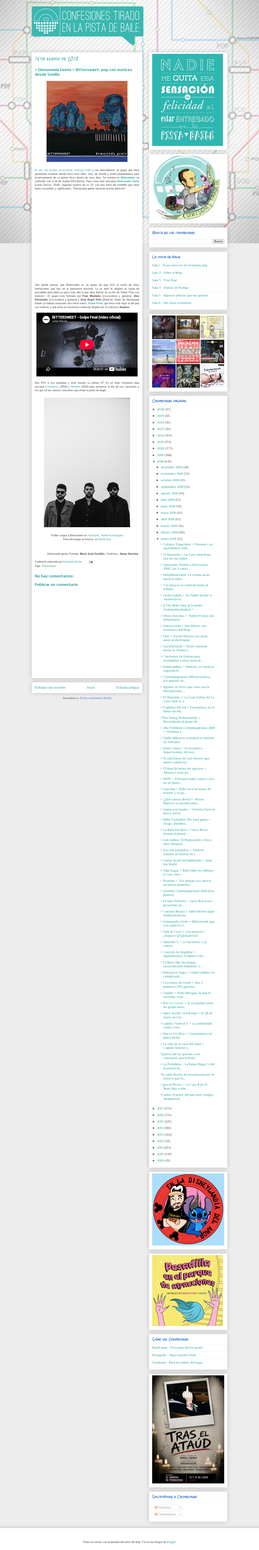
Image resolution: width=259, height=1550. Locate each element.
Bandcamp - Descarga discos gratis (177, 1347)
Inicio (91, 687)
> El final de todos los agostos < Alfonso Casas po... (183, 770)
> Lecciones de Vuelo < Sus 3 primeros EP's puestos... (181, 984)
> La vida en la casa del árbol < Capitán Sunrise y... (182, 1046)
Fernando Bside (72, 561)
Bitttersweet (49, 565)
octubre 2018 (170, 480)
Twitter (104, 535)
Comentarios (166, 1514)
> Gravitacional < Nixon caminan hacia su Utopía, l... (183, 648)
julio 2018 (168, 500)
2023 (161, 429)
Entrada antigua (127, 687)
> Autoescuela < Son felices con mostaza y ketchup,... (183, 628)
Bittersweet (128, 177)
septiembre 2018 (172, 487)
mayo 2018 (169, 513)
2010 (160, 1154)
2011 (160, 1147)
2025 (161, 416)
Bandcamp (104, 539)
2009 (161, 1160)
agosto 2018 (170, 493)
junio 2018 (168, 506)
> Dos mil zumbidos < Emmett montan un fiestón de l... (182, 852)
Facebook (93, 535)
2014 (160, 1128)
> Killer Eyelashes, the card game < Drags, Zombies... (185, 821)
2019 (160, 455)
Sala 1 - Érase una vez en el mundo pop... (180, 265)
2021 (160, 442)
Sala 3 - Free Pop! (164, 280)
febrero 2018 (170, 532)
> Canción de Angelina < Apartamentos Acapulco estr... (182, 954)
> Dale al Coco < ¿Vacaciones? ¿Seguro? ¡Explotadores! (182, 933)
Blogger (171, 1542)
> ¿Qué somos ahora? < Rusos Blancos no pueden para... (182, 801)
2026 (161, 409)
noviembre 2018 (172, 474)
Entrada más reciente (50, 687)
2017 (160, 1108)
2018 (160, 461)
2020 (161, 448)
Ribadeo (75, 386)
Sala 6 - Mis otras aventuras (171, 303)
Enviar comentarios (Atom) (95, 698)
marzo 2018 (169, 526)
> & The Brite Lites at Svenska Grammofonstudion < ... (181, 607)
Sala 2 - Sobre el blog (167, 273)
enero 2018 (169, 539)
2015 (160, 1121)
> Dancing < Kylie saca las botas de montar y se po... (185, 791)
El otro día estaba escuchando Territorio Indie (63, 170)
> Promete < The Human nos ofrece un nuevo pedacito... (185, 883)
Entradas (164, 1507)
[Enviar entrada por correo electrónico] (90, 561)
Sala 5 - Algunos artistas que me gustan (180, 295)
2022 (161, 435)
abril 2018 (168, 519)
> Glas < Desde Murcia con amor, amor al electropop (184, 638)
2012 (160, 1141)
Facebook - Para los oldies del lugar (177, 1362)
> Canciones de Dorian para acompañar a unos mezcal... (181, 658)
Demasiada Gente (128, 181)
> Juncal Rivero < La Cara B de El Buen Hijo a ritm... (183, 1086)
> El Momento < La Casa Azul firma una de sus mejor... (185, 556)
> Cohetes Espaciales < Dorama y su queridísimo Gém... (186, 546)
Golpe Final (95, 303)
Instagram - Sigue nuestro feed (174, 1355)
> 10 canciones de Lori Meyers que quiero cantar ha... (184, 760)
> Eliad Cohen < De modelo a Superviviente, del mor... (181, 750)
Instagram (117, 535)
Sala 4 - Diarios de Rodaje (170, 288)
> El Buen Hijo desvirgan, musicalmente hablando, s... (181, 964)
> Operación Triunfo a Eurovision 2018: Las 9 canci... (184, 566)
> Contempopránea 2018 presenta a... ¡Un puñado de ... (186, 679)
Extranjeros (52, 386)
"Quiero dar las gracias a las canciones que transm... (180, 1056)
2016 (160, 1115)
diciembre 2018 (172, 467)
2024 (161, 422)
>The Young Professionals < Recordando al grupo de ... (180, 719)
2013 (160, 1135)
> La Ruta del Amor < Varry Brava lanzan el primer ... (184, 832)
